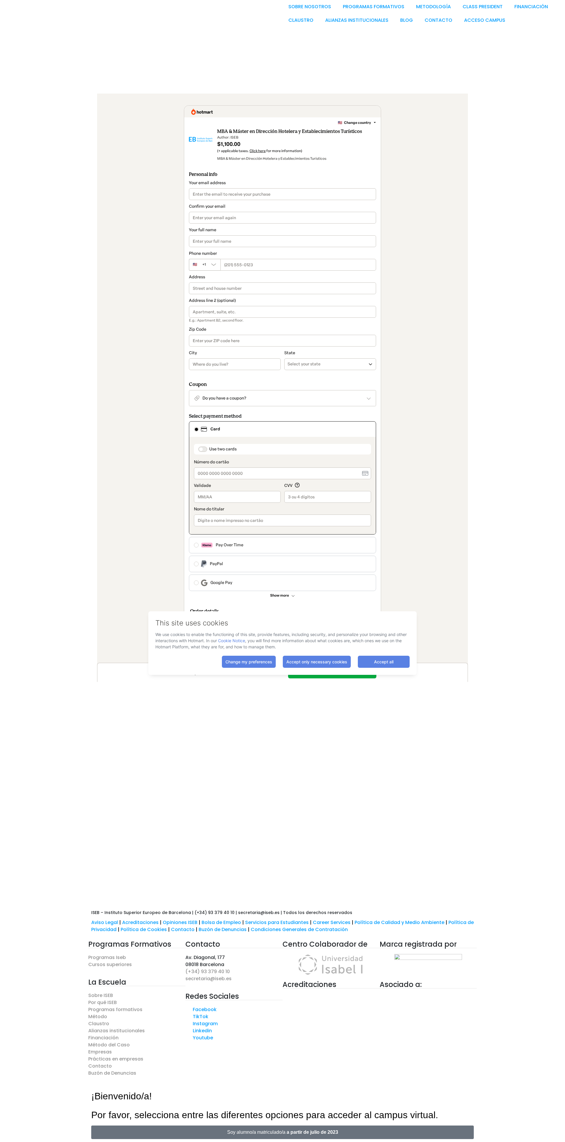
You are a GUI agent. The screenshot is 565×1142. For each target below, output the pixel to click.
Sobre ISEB (100, 995)
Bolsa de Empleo (221, 922)
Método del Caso (109, 1044)
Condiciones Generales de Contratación (299, 929)
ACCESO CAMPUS (484, 20)
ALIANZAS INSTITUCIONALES (356, 20)
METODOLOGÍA (433, 6)
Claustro (98, 1023)
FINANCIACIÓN (531, 6)
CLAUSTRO (300, 20)
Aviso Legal (104, 922)
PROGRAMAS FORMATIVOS (373, 6)
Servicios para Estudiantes (277, 922)
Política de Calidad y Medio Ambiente (399, 922)
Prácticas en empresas (115, 1059)
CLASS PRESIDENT (483, 6)
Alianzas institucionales (116, 1030)
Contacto (183, 929)
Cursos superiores (110, 964)
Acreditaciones (140, 922)
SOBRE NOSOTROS (309, 6)
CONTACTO (438, 20)
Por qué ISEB (102, 1002)
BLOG (406, 20)
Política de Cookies (144, 929)
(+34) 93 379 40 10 (207, 971)
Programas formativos (115, 1009)
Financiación (103, 1037)
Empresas (100, 1051)
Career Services (331, 922)
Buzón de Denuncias (225, 929)
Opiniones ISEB (180, 922)
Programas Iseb (107, 957)
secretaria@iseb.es (208, 978)
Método (97, 1016)
